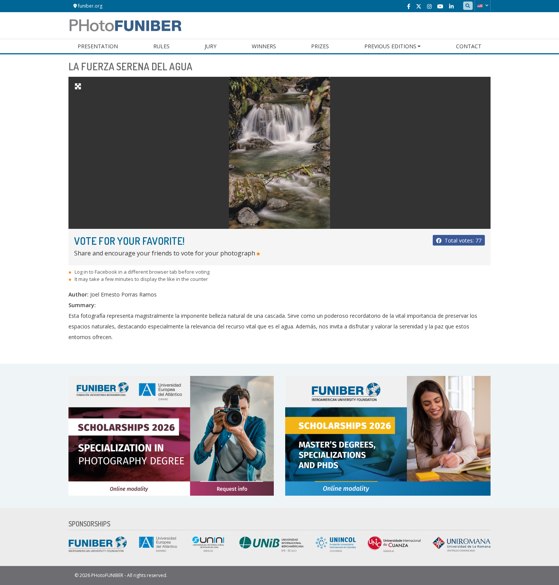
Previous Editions (390, 46)
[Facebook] (408, 6)
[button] (482, 5)
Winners (264, 46)
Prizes (320, 46)
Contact (468, 46)
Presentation (98, 46)
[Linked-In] (451, 6)
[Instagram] (429, 6)
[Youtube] (440, 6)
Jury (210, 46)
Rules (161, 46)
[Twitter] (418, 6)
